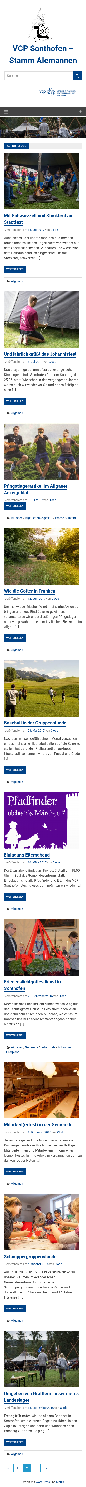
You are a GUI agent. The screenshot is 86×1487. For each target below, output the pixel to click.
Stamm (71, 518)
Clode (54, 229)
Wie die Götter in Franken (29, 591)
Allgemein (17, 281)
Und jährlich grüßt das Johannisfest (40, 354)
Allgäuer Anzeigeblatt (39, 518)
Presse (59, 518)
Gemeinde (31, 1047)
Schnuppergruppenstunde (30, 1256)
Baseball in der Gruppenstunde (35, 722)
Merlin (60, 1482)
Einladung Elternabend (27, 855)
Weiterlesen (15, 269)
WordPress (43, 1482)
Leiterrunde (47, 1047)
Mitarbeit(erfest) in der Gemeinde (38, 1124)
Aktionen (17, 518)
